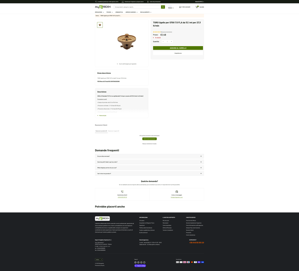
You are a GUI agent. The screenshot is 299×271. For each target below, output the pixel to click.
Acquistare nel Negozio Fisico (146, 223)
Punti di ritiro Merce (191, 220)
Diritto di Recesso (167, 227)
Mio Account (166, 220)
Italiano (97, 259)
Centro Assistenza (190, 235)
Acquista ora (178, 53)
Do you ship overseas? (103, 156)
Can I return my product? (104, 173)
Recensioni (165, 223)
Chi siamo (141, 220)
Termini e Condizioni (168, 230)
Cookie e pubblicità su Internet (147, 230)
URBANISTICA (119, 12)
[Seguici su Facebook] (135, 262)
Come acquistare (167, 225)
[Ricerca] (163, 7)
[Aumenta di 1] (171, 41)
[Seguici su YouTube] (144, 262)
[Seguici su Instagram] (141, 262)
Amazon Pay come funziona (193, 227)
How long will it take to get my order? (107, 162)
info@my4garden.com (177, 197)
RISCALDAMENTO (145, 12)
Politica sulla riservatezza (145, 227)
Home (97, 15)
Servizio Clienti (190, 230)
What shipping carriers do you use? (107, 167)
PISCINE (109, 12)
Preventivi (188, 232)
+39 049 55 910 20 (122, 197)
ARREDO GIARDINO (131, 12)
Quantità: (156, 41)
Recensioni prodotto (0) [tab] (101, 131)
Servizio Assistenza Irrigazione (193, 223)
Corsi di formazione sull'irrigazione (194, 225)
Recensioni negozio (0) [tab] (113, 131)
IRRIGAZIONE (98, 12)
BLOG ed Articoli (143, 232)
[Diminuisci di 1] (163, 41)
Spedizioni (142, 225)
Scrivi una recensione (149, 139)
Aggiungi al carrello (178, 48)
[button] (157, 32)
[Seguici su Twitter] (138, 262)
